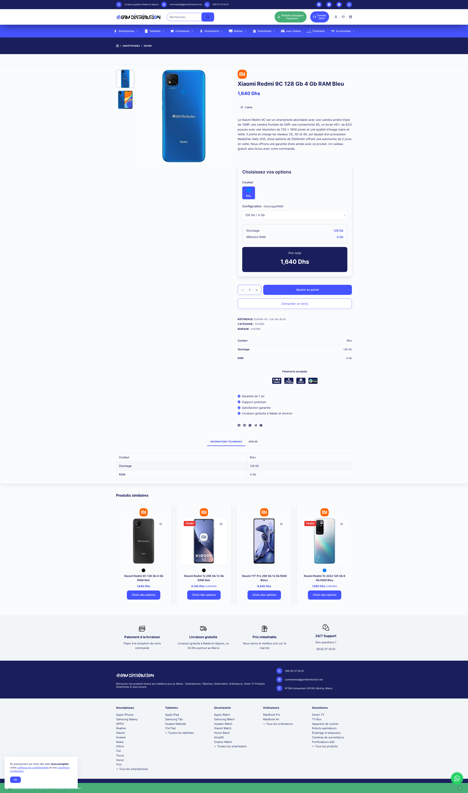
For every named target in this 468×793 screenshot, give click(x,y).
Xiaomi (260, 323)
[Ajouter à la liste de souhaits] (159, 524)
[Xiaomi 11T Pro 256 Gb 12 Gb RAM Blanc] (263, 541)
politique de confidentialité (33, 767)
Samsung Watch (224, 719)
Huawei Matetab (175, 724)
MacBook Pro (271, 714)
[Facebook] (319, 4)
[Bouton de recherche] (207, 17)
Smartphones (126, 31)
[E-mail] (261, 425)
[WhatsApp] (339, 4)
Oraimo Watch (223, 742)
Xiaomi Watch (222, 728)
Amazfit (219, 737)
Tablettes (155, 31)
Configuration (252, 206)
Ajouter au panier (307, 289)
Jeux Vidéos (293, 31)
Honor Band (221, 733)
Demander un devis (295, 303)
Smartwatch (211, 31)
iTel (118, 751)
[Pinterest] (244, 425)
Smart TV (318, 714)
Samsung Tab (174, 719)
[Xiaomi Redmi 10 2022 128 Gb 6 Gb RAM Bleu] (323, 541)
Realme (121, 728)
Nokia (119, 742)
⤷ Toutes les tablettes (179, 733)
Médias (238, 31)
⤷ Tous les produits (325, 746)
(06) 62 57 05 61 (221, 4)
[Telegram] (255, 425)
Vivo (119, 764)
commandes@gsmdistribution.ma (185, 4)
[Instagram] (329, 4)
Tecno (120, 755)
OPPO (120, 724)
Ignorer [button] (460, 788)
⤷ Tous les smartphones (132, 769)
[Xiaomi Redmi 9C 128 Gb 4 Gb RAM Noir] (142, 541)
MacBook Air (271, 719)
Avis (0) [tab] (253, 441)
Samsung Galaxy (126, 719)
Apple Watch (222, 714)
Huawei (121, 737)
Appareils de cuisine (325, 724)
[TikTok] (349, 4)
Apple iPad (172, 714)
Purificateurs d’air (323, 742)
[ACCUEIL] (117, 45)
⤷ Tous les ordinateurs (278, 724)
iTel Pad (170, 728)
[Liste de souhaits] (343, 17)
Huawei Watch (223, 724)
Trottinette (318, 31)
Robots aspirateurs (324, 728)
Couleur (247, 182)
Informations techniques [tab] (226, 441)
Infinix (120, 746)
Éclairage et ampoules (326, 733)
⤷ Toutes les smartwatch (230, 746)
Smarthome (264, 31)
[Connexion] (336, 17)
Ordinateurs (182, 31)
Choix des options (142, 594)
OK (15, 779)
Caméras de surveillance (328, 737)
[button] (457, 778)
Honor (120, 760)
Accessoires (343, 31)
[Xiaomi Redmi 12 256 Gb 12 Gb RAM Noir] (202, 541)
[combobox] (184, 17)
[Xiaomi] (242, 74)
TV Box (316, 719)
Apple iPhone (124, 714)
